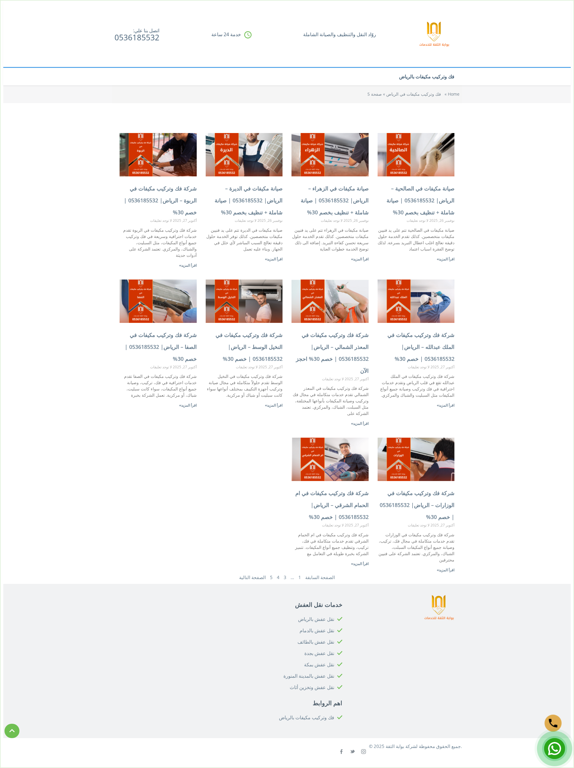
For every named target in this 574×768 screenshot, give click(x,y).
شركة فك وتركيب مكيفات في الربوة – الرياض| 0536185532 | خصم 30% (160, 200)
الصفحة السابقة (320, 577)
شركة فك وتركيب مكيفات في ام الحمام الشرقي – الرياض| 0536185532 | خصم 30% (332, 504)
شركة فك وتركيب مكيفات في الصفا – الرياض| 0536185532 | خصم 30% (161, 346)
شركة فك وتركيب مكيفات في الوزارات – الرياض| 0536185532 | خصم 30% (417, 504)
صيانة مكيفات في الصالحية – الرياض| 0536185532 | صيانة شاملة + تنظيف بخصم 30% (420, 200)
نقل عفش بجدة (319, 653)
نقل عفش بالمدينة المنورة (308, 676)
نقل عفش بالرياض (316, 619)
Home (453, 94)
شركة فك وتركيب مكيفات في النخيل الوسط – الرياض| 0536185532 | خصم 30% (249, 346)
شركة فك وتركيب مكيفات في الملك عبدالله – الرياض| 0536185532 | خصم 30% (420, 346)
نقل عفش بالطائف (315, 642)
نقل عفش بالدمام (317, 630)
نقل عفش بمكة (319, 664)
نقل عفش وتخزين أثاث (312, 687)
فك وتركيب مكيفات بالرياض (426, 76)
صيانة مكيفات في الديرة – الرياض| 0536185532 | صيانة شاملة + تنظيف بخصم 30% (249, 200)
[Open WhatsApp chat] (554, 748)
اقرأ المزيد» (445, 259)
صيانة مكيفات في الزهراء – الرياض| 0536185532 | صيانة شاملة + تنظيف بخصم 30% (335, 200)
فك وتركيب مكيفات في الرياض (413, 94)
